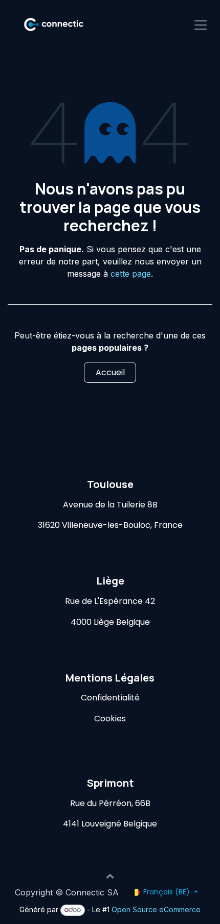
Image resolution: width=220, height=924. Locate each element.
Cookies (110, 718)
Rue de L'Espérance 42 (110, 601)
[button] (110, 876)
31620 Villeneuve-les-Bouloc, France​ (110, 525)
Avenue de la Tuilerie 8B (110, 504)
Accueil (110, 372)
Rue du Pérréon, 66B (110, 803)
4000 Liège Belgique (110, 622)
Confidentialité (110, 697)
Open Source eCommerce (156, 909)
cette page (131, 274)
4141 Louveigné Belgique (110, 824)
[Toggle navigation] (200, 24)
